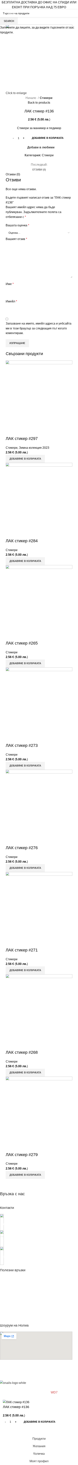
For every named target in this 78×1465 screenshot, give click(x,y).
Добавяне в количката (47, 138)
